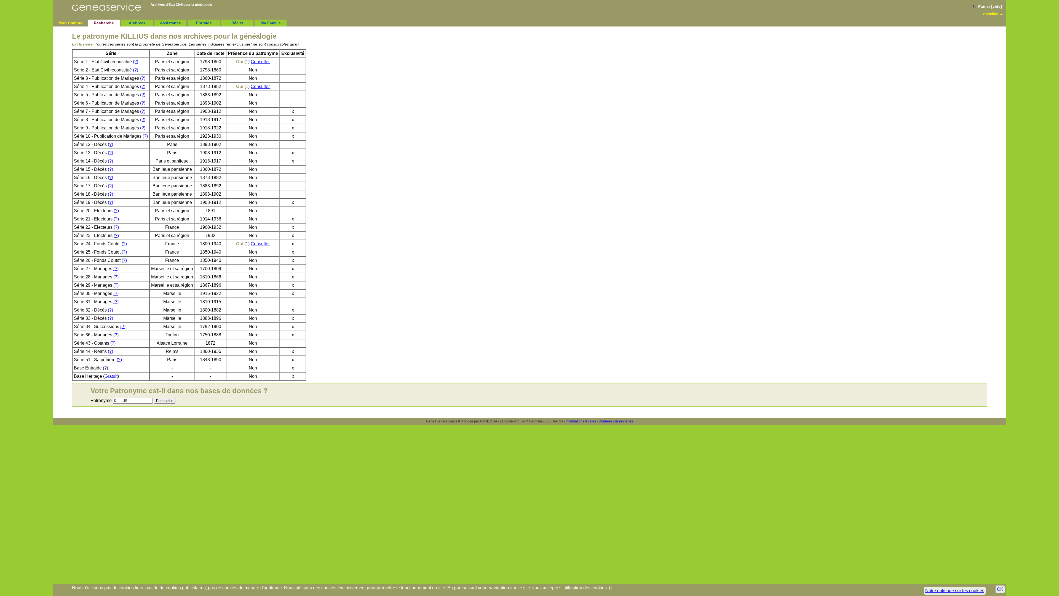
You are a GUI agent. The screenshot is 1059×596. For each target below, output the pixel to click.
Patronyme (101, 400)
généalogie (203, 5)
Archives (137, 23)
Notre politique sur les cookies (954, 590)
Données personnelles (616, 421)
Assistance (170, 23)
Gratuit (111, 376)
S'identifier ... (992, 13)
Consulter (260, 61)
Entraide (204, 23)
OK (1000, 589)
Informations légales (581, 421)
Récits (237, 23)
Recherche (104, 23)
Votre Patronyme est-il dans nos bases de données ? (179, 391)
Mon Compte (70, 23)
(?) (135, 61)
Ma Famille (271, 23)
